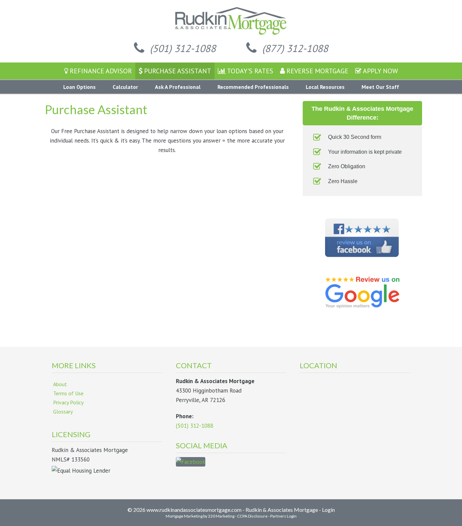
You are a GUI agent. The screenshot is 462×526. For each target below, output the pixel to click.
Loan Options (79, 86)
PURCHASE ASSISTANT (176, 71)
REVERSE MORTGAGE (316, 71)
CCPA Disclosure (252, 516)
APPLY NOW (380, 71)
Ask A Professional (178, 86)
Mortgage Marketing (184, 516)
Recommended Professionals (253, 86)
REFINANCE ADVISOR (100, 71)
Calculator (125, 86)
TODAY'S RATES (249, 71)
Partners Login (283, 516)
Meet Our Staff (380, 86)
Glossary (63, 411)
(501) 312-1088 (194, 425)
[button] (174, 48)
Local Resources (325, 86)
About (60, 384)
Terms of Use (68, 393)
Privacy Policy (68, 402)
